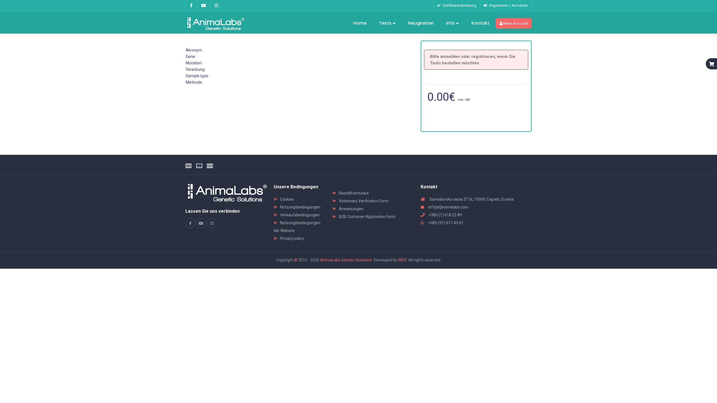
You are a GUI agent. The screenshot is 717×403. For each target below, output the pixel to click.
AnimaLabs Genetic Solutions (346, 260)
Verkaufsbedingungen (299, 215)
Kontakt (480, 23)
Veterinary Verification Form (363, 201)
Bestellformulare (353, 193)
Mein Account (515, 23)
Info (451, 23)
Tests (386, 23)
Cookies (286, 199)
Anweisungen (350, 209)
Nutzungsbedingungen (299, 207)
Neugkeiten (421, 23)
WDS (402, 260)
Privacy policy (291, 238)
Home (360, 23)
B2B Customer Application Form (366, 216)
